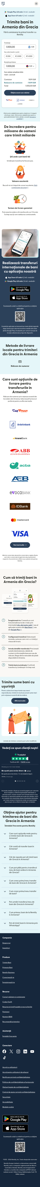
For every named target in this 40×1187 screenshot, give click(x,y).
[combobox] (31, 66)
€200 (8, 56)
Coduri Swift (7, 1002)
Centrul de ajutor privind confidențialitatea (18, 1092)
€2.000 (18, 56)
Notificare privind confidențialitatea (16, 1077)
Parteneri (5, 1012)
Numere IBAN (7, 1017)
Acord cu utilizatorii (9, 1067)
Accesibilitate (7, 1102)
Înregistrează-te (8, 982)
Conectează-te (8, 977)
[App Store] (20, 298)
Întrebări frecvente (9, 1036)
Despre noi (6, 943)
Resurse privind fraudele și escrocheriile (17, 1007)
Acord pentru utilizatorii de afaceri (15, 1072)
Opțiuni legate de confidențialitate (15, 1087)
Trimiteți (7, 43)
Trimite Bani (6, 962)
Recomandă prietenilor (11, 1022)
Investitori (6, 948)
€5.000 (29, 56)
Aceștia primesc (10, 62)
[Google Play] (20, 289)
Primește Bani (7, 967)
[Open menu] (36, 4)
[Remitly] (3, 3)
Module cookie (8, 1107)
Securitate (6, 1097)
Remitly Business (8, 972)
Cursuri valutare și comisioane (13, 997)
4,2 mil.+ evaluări (21, 16)
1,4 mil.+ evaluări (21, 12)
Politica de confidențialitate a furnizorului (18, 1082)
